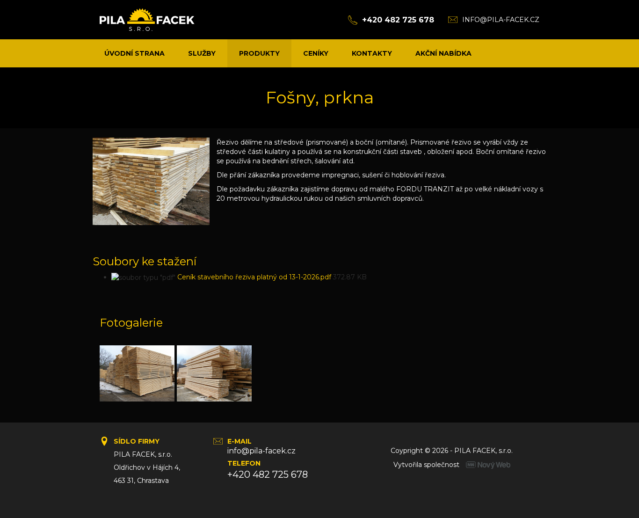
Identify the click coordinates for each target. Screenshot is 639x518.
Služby (202, 53)
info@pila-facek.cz (500, 19)
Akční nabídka (443, 53)
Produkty (259, 53)
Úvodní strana (134, 53)
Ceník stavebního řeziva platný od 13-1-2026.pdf (254, 277)
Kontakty (372, 53)
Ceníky (315, 53)
